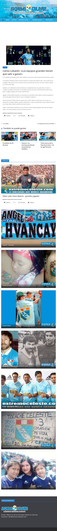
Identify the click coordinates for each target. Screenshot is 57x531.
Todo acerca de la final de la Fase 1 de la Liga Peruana (47, 145)
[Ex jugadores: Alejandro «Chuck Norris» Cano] (28, 350)
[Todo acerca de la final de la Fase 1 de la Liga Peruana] (47, 133)
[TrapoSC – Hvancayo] (28, 229)
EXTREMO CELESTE (37, 20)
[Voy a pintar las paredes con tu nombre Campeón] (28, 430)
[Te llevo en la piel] (28, 269)
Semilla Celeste (6, 325)
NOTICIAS (14, 20)
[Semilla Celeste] (28, 309)
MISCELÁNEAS (49, 20)
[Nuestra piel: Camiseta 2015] (28, 390)
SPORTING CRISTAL (23, 20)
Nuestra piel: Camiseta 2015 (10, 406)
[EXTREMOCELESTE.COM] (14, 504)
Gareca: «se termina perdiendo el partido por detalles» (28, 146)
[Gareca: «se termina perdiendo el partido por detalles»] (28, 133)
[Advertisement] (28, 33)
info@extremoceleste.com (17, 517)
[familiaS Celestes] (28, 471)
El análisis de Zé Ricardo (8, 144)
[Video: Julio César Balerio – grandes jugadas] (28, 179)
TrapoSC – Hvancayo (8, 245)
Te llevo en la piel (7, 285)
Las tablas (6, 123)
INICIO (7, 20)
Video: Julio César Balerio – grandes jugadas (21, 196)
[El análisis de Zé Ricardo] (9, 133)
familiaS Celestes (7, 487)
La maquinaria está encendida (45, 123)
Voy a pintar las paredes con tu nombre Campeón (16, 446)
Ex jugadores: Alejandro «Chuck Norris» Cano (15, 366)
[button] (29, 20)
